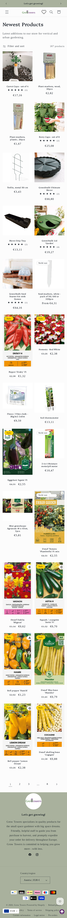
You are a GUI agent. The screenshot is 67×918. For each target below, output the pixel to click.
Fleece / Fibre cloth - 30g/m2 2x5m (17, 415)
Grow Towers (20, 905)
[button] (7, 12)
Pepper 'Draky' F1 (17, 372)
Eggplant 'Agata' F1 (17, 480)
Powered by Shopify (36, 905)
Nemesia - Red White (49, 349)
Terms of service (34, 910)
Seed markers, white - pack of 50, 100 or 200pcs (49, 296)
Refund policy (54, 905)
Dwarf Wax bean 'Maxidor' (49, 691)
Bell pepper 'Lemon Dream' (17, 762)
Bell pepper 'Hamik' (17, 690)
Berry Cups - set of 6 (49, 137)
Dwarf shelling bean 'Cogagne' (49, 753)
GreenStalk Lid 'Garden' (49, 241)
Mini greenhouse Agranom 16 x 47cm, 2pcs (17, 528)
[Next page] (56, 784)
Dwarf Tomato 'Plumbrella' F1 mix (49, 549)
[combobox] (11, 911)
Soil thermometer (49, 417)
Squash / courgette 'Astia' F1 (49, 620)
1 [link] (10, 784)
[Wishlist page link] (44, 12)
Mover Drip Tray (17, 240)
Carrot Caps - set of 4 (17, 86)
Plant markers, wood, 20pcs (49, 87)
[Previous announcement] (6, 3)
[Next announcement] (60, 3)
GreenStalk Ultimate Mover (49, 188)
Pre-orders (53, 915)
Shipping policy (52, 910)
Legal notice (39, 915)
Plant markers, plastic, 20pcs (17, 138)
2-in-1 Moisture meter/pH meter (49, 464)
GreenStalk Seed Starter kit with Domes (17, 296)
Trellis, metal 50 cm (17, 187)
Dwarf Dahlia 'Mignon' (17, 620)
